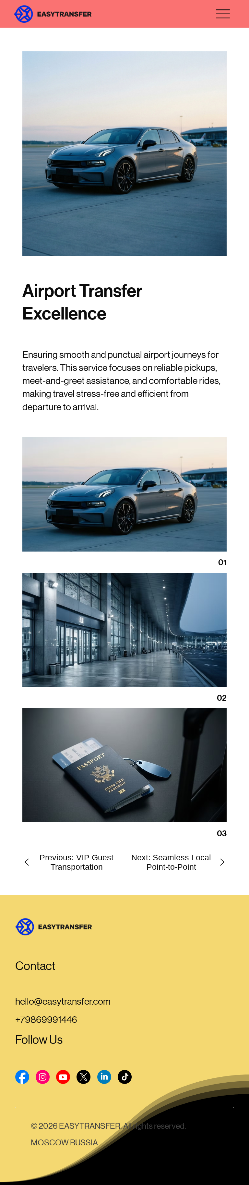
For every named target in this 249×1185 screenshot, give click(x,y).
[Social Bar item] (22, 1077)
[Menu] (223, 14)
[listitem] (124, 153)
